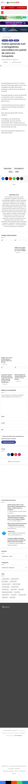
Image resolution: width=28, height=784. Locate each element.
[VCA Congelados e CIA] (14, 7)
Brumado (13, 581)
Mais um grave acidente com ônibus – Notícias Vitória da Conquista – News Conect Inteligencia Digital (17, 517)
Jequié (13, 589)
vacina (13, 594)
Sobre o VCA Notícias (20, 771)
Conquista (8, 37)
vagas (4, 597)
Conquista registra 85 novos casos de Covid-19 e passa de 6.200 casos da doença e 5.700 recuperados (7, 378)
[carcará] (14, 29)
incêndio (5, 589)
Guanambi (5, 586)
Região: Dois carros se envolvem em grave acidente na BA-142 (6, 360)
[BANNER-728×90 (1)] (14, 23)
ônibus (12, 597)
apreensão (8, 168)
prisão (17, 592)
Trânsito (16, 40)
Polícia (10, 40)
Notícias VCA (15, 59)
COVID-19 (16, 584)
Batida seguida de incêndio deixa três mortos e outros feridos (20, 377)
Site (2, 429)
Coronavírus (6, 584)
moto (21, 589)
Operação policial (7, 592)
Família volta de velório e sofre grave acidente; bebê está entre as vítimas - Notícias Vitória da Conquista (16, 507)
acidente (5, 578)
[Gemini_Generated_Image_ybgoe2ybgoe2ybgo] (14, 17)
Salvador (5, 594)
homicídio (14, 586)
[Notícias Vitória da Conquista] (13, 2)
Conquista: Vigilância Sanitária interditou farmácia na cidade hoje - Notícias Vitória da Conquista (16, 540)
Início (3, 37)
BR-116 (5, 581)
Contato (14, 773)
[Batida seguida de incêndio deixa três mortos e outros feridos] (21, 369)
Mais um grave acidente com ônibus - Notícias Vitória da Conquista (17, 524)
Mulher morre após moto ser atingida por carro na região (20, 249)
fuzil (11, 172)
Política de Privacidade (8, 771)
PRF (17, 172)
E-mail (3, 423)
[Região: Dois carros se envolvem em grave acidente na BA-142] (7, 297)
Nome (3, 416)
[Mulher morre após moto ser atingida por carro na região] (21, 242)
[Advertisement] (14, 150)
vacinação (22, 594)
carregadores (19, 168)
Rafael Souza (11, 531)
